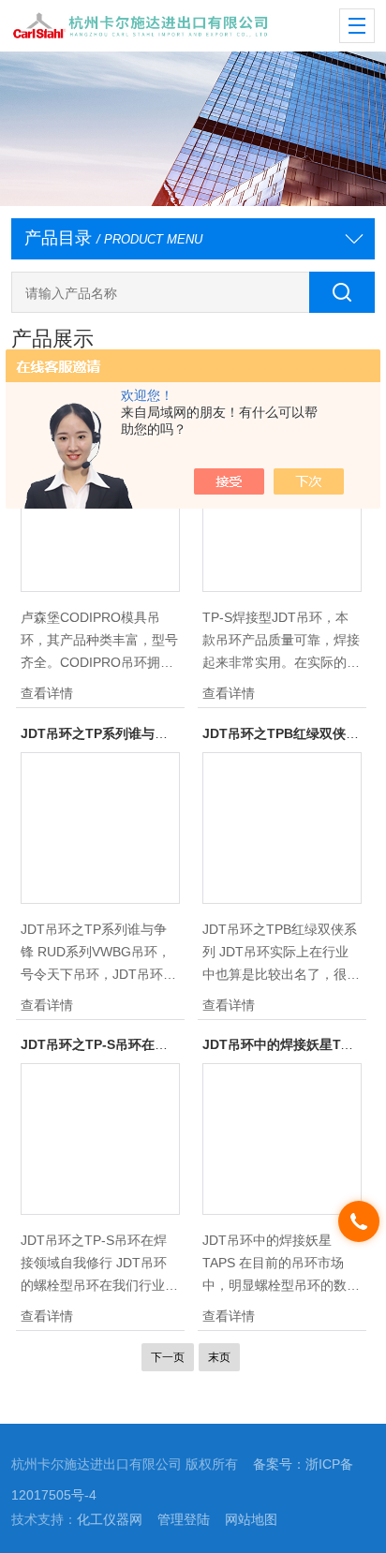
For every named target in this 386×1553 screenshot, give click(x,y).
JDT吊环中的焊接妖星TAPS (284, 1044)
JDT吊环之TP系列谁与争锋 (101, 733)
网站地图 (251, 1519)
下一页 (168, 1357)
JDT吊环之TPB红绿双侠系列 (287, 733)
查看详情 (47, 693)
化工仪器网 (109, 1519)
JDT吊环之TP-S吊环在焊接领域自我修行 (140, 1044)
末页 (219, 1357)
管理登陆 (183, 1519)
